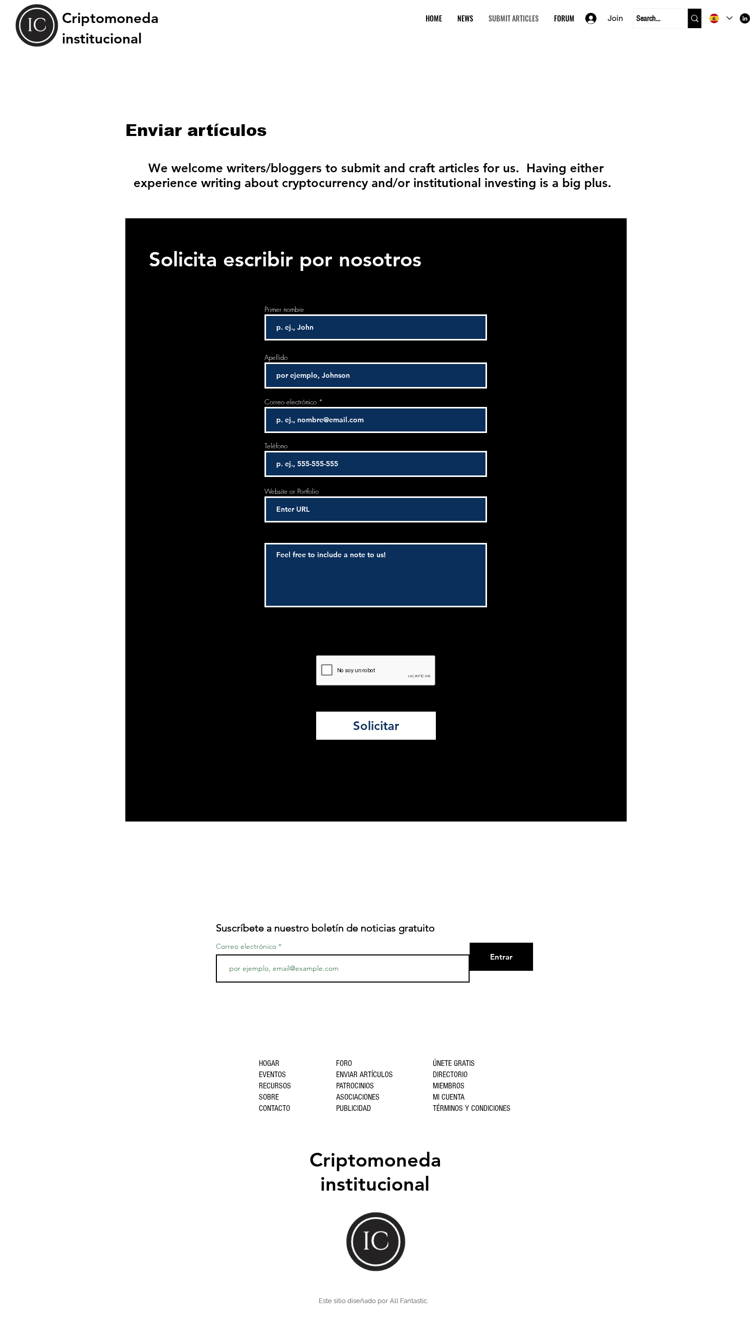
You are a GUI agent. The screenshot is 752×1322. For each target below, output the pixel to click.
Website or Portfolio (291, 491)
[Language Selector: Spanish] (721, 18)
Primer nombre (284, 309)
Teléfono (275, 446)
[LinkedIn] (745, 18)
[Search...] (694, 18)
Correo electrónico (290, 402)
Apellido (275, 357)
